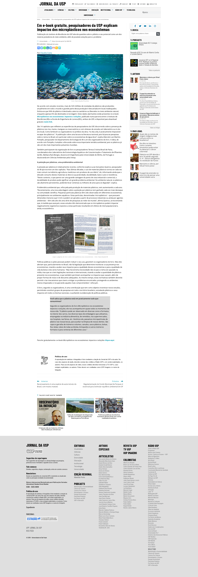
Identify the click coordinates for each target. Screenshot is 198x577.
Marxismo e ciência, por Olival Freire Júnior (150, 78)
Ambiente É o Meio (153, 458)
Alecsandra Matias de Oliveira (107, 459)
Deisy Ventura (103, 469)
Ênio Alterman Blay (104, 475)
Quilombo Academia (154, 519)
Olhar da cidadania (153, 509)
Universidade (88, 15)
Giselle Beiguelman (129, 474)
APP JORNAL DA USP (34, 527)
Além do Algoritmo (153, 456)
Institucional (106, 10)
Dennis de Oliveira (104, 471)
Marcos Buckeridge (104, 514)
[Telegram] (50, 48)
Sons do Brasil (152, 531)
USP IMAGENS (130, 453)
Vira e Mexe (151, 545)
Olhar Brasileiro (152, 507)
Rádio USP (118, 10)
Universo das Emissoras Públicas (158, 535)
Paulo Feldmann (103, 524)
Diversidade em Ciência (155, 482)
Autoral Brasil (152, 462)
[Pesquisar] (158, 34)
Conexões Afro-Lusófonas (156, 468)
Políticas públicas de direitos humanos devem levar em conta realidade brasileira (109, 416)
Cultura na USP (152, 474)
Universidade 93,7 (153, 533)
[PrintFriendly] (59, 48)
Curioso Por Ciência (80, 491)
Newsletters (31, 473)
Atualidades (48, 10)
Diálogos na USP (153, 478)
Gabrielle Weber (103, 483)
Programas (151, 450)
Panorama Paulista (79, 496)
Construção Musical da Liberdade (158, 470)
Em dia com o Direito (154, 486)
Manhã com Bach (153, 496)
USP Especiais (152, 539)
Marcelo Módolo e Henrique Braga (109, 512)
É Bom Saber (152, 484)
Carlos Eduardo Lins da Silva (131, 469)
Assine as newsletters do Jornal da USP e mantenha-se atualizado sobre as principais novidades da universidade (46, 477)
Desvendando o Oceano (81, 492)
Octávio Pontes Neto (129, 500)
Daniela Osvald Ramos (105, 465)
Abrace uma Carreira (154, 452)
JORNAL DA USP (52, 3)
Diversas (150, 480)
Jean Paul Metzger (104, 496)
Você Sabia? (151, 547)
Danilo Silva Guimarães (105, 467)
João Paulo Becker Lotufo (131, 480)
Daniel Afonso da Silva (105, 463)
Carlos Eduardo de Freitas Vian (132, 467)
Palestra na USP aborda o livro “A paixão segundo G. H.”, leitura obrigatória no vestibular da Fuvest (150, 157)
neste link (48, 122)
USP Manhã (151, 541)
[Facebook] (38, 48)
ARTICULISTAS (106, 456)
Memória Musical (153, 498)
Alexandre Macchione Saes (107, 461)
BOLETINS (152, 549)
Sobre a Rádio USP (153, 448)
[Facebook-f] (135, 26)
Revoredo (151, 523)
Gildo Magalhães (104, 486)
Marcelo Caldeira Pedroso (106, 510)
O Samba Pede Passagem (155, 503)
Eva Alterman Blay (104, 479)
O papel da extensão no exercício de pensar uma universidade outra (148, 95)
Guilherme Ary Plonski (105, 488)
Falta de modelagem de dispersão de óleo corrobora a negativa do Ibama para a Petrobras (80, 416)
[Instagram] (155, 26)
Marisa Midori (127, 494)
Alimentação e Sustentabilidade (83, 487)
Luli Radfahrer (127, 488)
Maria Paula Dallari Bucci (106, 518)
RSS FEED (30, 530)
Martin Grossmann (128, 496)
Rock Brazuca (152, 525)
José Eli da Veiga (128, 484)
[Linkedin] (47, 48)
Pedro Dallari (127, 504)
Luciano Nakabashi (129, 486)
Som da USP (151, 529)
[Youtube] (145, 26)
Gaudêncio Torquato (105, 485)
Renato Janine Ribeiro (129, 508)
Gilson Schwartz (128, 472)
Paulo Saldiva (127, 502)
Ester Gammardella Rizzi (106, 477)
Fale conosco (31, 466)
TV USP (127, 449)
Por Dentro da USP (79, 498)
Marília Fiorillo (127, 492)
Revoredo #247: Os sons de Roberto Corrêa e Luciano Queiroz (144, 53)
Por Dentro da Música (154, 517)
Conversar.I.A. (152, 472)
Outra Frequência (153, 513)
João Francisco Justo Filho (107, 500)
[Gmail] (53, 48)
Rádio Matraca (152, 521)
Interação (151, 490)
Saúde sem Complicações (156, 527)
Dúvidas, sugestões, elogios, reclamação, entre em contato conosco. (47, 469)
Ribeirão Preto (79, 477)
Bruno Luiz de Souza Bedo (131, 465)
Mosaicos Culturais (154, 501)
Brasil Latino (152, 466)
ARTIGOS (103, 445)
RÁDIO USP (153, 445)
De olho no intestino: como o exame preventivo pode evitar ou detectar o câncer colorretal (149, 147)
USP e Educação (79, 500)
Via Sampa (151, 543)
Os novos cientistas (154, 511)
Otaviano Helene (104, 520)
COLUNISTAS (129, 460)
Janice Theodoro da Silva (106, 494)
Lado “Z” (150, 492)
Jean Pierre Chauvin (104, 498)
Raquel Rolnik (127, 506)
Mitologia (151, 499)
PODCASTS (79, 484)
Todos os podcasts (154, 70)
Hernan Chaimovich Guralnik (107, 492)
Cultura (71, 10)
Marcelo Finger (127, 490)
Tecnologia (131, 10)
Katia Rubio (102, 508)
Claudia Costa (46, 53)
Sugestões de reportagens (36, 458)
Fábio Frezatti (103, 481)
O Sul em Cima (152, 505)
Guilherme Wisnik (128, 478)
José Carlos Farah (128, 482)
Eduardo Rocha (127, 470)
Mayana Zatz (127, 498)
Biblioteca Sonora (153, 464)
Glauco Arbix (127, 476)
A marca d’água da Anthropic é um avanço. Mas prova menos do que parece (150, 115)
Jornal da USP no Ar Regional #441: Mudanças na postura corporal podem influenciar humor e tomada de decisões (148, 62)
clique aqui (109, 340)
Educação (95, 10)
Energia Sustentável (80, 494)
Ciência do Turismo (79, 489)
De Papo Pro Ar (152, 476)
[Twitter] (41, 48)
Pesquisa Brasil (152, 515)
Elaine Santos (103, 473)
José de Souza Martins (106, 502)
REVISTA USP (130, 445)
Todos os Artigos (155, 127)
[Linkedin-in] (150, 26)
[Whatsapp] (44, 48)
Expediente (30, 507)
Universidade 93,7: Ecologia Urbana (148, 44)
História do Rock (153, 488)
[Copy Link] (56, 48)
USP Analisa (151, 537)
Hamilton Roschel (104, 490)
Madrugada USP (152, 494)
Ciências (61, 10)
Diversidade (83, 10)
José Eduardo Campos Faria (107, 504)
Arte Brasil (151, 460)
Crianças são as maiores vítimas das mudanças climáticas (51, 428)
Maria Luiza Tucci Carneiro (106, 516)
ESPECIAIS (104, 449)
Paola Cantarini (103, 522)
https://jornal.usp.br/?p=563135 (61, 41)
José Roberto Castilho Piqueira (108, 506)
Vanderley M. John (104, 528)
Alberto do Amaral (128, 463)
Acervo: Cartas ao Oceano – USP (158, 454)
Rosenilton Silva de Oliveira (107, 526)
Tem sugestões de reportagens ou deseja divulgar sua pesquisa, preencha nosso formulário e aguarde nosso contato (45, 462)
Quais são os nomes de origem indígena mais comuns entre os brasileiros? (149, 137)
